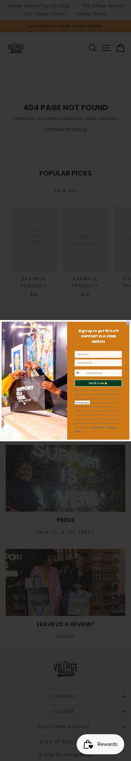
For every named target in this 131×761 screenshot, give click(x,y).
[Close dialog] (128, 323)
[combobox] (80, 373)
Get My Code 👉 (98, 382)
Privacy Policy (98, 427)
